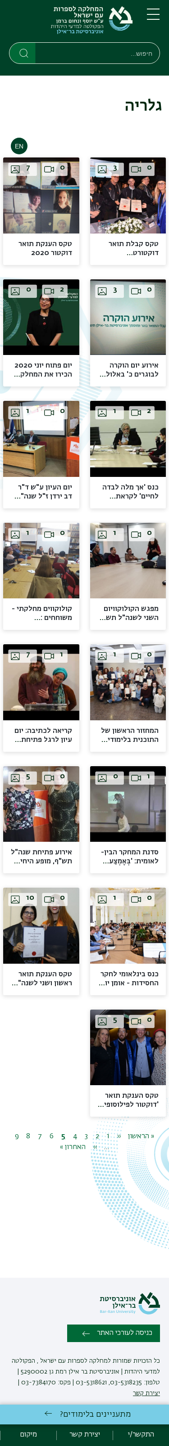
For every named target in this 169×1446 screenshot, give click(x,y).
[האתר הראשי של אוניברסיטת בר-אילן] (130, 1313)
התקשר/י (141, 1434)
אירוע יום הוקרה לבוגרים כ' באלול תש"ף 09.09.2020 (129, 374)
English (19, 146)
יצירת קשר (146, 1393)
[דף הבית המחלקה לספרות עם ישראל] (70, 23)
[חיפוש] (22, 53)
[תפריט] (153, 17)
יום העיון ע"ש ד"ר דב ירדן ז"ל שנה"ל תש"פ (44, 496)
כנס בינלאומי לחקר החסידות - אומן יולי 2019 (129, 983)
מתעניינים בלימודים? (95, 1414)
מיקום (28, 1434)
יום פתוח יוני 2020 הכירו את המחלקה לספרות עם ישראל (43, 374)
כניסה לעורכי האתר (124, 1333)
